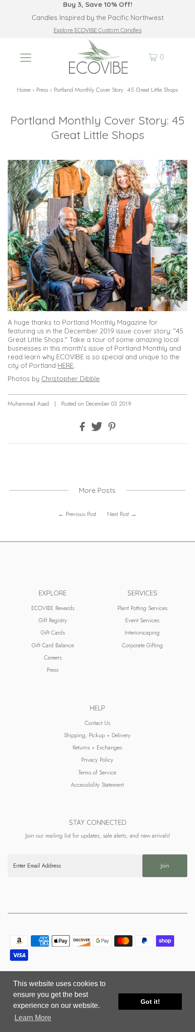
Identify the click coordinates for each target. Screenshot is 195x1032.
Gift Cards (53, 632)
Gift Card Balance (53, 645)
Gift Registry (53, 620)
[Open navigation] (26, 57)
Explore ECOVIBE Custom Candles (97, 30)
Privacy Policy (97, 759)
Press (42, 89)
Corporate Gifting (142, 645)
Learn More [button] (33, 1018)
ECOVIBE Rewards (52, 608)
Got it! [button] (150, 1001)
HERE (65, 365)
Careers (53, 657)
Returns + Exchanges (97, 747)
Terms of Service (97, 772)
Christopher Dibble (70, 378)
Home (23, 89)
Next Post (118, 514)
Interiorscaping (142, 632)
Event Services (142, 620)
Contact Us (97, 723)
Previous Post (81, 514)
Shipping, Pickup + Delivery (97, 735)
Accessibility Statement (97, 784)
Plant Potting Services (142, 608)
